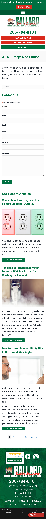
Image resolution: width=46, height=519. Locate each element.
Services (9, 501)
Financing (13, 504)
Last (4, 125)
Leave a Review (14, 460)
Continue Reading (14, 259)
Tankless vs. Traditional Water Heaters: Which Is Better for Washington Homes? (20, 271)
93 (26, 437)
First (4, 115)
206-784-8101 (23, 32)
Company (36, 501)
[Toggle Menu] (23, 12)
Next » (33, 437)
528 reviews (18, 457)
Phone (5, 142)
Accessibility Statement (32, 511)
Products (23, 501)
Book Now (24, 7)
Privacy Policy (20, 511)
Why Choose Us (30, 504)
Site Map (43, 511)
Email (5, 131)
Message (7, 153)
